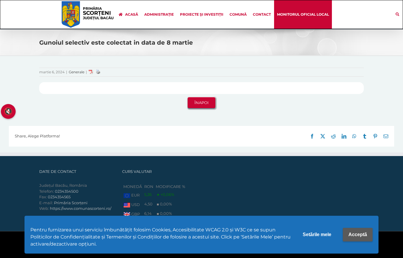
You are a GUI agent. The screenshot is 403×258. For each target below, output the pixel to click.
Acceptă (357, 234)
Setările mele (317, 234)
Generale (76, 72)
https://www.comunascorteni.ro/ (80, 208)
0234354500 (66, 191)
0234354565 (59, 196)
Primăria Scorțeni (71, 202)
